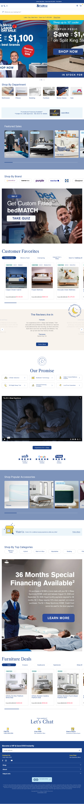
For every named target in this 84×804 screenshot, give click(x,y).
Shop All (79, 258)
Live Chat (73, 755)
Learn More (65, 112)
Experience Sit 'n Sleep (42, 447)
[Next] (78, 49)
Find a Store (42, 344)
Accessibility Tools (42, 792)
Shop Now (56, 17)
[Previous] (6, 49)
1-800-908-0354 (7, 757)
